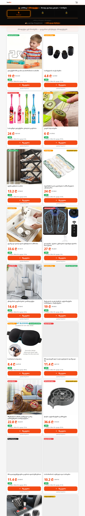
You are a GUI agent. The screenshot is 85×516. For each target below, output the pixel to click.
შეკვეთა (26, 85)
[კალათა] (76, 2)
